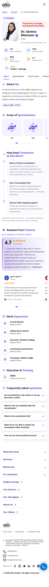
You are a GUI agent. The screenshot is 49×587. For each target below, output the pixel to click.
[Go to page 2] (20, 143)
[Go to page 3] (24, 143)
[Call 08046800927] (43, 566)
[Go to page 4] (28, 143)
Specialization (18, 76)
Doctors (14, 12)
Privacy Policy (19, 532)
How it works (33, 76)
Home (4, 12)
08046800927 (12, 551)
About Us (8, 504)
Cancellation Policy (33, 532)
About (6, 76)
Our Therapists (11, 497)
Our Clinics (9, 512)
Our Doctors (9, 489)
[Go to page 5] (32, 143)
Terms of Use (7, 532)
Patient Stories (11, 482)
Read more (37, 267)
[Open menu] (44, 4)
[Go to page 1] (16, 143)
